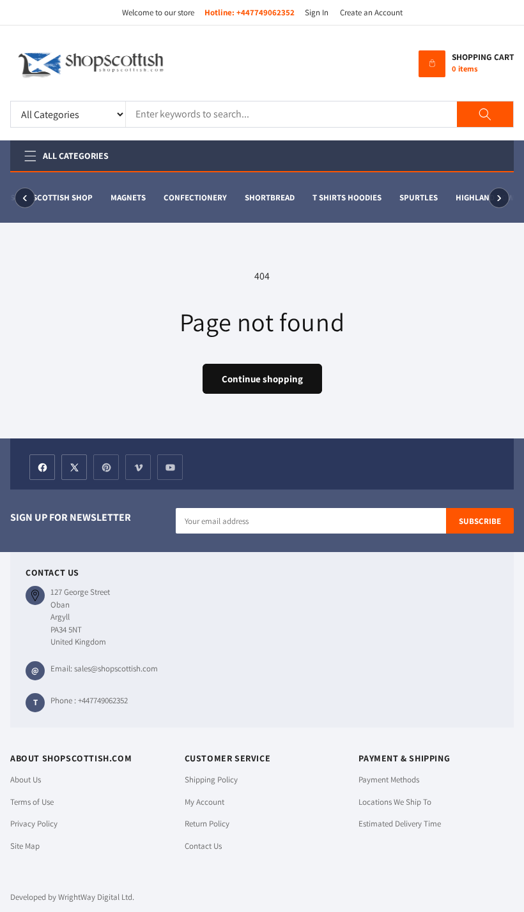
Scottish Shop (63, 197)
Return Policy (207, 823)
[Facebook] (42, 467)
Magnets (128, 197)
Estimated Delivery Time (399, 823)
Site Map (25, 846)
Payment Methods (388, 779)
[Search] (485, 114)
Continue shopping (262, 379)
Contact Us (203, 846)
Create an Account (371, 12)
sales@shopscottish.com (116, 668)
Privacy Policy (34, 823)
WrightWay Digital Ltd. (96, 897)
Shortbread (270, 197)
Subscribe (480, 521)
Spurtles (418, 197)
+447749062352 (265, 12)
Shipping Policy (211, 779)
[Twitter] (74, 467)
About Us (25, 779)
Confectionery (195, 197)
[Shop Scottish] (109, 63)
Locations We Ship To (394, 801)
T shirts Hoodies (346, 197)
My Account (204, 801)
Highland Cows (487, 197)
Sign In (316, 12)
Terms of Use (32, 801)
